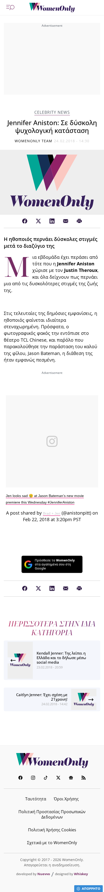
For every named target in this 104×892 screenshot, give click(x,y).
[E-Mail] (65, 221)
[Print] (79, 221)
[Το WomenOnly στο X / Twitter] (58, 778)
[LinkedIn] (52, 221)
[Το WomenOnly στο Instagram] (33, 778)
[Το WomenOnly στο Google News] (71, 778)
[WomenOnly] (52, 7)
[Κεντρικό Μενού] (10, 7)
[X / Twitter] (38, 221)
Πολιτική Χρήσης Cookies (52, 830)
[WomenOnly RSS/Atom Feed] (83, 778)
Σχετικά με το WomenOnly (52, 842)
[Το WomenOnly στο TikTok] (45, 778)
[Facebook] (24, 221)
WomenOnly (52, 760)
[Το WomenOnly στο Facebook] (20, 778)
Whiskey (81, 874)
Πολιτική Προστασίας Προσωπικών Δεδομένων (52, 814)
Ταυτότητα (35, 799)
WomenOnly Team (34, 140)
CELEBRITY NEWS (52, 112)
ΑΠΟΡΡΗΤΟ (91, 888)
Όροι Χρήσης (66, 799)
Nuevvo (43, 874)
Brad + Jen (51, 513)
